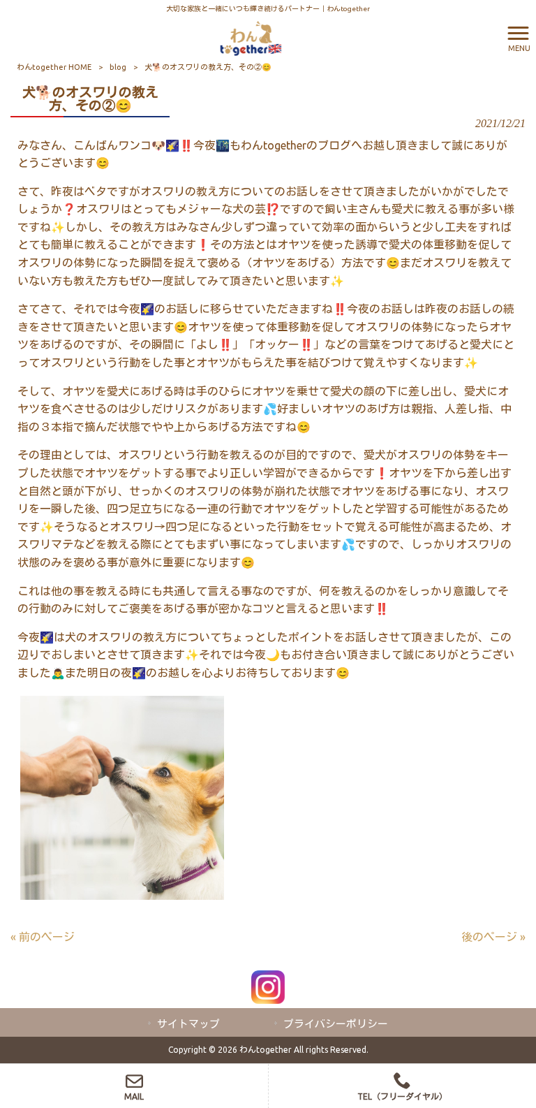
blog (118, 67)
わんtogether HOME (54, 67)
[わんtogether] (250, 37)
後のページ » (493, 937)
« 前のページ (42, 937)
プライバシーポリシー (335, 1024)
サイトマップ (188, 1024)
